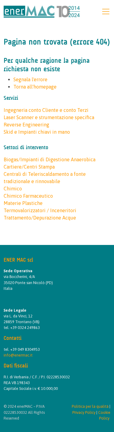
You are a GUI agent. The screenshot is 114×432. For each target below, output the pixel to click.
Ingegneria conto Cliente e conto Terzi (46, 110)
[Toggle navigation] (105, 11)
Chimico (13, 188)
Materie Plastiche (23, 203)
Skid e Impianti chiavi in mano (37, 132)
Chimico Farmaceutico (28, 196)
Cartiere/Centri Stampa (29, 166)
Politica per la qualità (90, 406)
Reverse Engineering (26, 124)
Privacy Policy (83, 412)
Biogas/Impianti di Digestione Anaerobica (49, 159)
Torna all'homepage (35, 86)
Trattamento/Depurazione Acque (40, 217)
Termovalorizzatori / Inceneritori (40, 210)
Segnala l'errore (30, 79)
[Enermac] (42, 11)
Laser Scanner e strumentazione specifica (49, 117)
